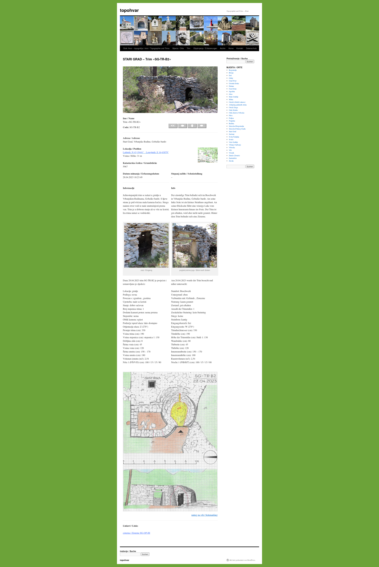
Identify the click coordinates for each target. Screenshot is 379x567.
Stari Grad (232, 131)
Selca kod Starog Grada (237, 129)
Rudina (231, 123)
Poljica (231, 118)
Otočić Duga (233, 107)
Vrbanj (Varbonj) (235, 145)
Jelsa (230, 94)
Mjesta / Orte (178, 48)
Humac (231, 86)
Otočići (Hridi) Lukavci (237, 102)
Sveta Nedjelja (234, 137)
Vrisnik (231, 153)
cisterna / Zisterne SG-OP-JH (136, 532)
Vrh (230, 150)
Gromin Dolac (234, 83)
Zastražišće (233, 158)
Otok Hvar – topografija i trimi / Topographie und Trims (146, 48)
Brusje (231, 72)
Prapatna (232, 121)
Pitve (230, 115)
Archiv (222, 48)
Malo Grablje (233, 96)
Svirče (231, 139)
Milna (231, 99)
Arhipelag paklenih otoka (237, 104)
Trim (188, 48)
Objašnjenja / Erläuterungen (205, 48)
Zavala (231, 161)
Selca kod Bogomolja (236, 126)
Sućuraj (231, 134)
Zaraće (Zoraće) (234, 155)
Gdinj (231, 78)
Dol (230, 75)
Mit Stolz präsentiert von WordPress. (242, 560)
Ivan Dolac (233, 88)
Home (230, 48)
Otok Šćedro (233, 110)
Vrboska (232, 147)
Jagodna (232, 91)
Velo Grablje (233, 142)
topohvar (129, 10)
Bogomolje (233, 70)
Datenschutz (251, 48)
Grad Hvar (232, 80)
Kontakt (239, 48)
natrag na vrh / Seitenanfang (204, 514)
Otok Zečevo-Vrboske (236, 113)
